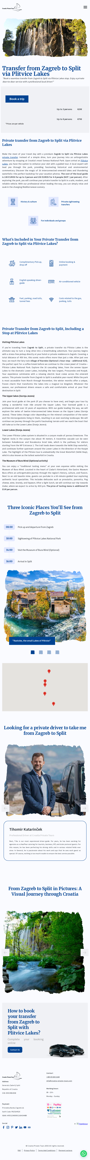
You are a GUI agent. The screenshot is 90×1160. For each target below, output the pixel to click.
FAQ (19, 1150)
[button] (83, 1153)
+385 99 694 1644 (53, 1077)
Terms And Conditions (46, 1150)
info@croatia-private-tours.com (59, 1081)
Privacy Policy (29, 1150)
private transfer (10, 157)
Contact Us (15, 1049)
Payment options (65, 1150)
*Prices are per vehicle (14, 123)
